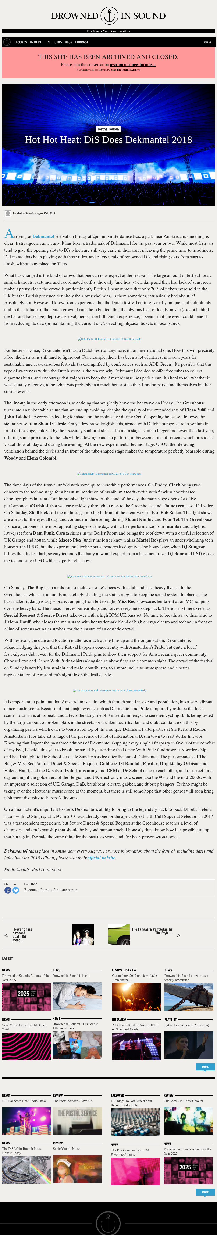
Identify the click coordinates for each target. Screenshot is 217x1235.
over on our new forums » (133, 64)
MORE (205, 1067)
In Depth (36, 42)
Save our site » (108, 31)
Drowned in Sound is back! (71, 975)
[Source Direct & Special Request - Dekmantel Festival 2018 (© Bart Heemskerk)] (109, 576)
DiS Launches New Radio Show (24, 1101)
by (23, 213)
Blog (68, 42)
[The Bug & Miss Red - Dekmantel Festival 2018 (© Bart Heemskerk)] (109, 690)
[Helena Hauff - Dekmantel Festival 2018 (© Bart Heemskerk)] (109, 473)
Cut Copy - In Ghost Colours (183, 1101)
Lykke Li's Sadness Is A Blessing (186, 1025)
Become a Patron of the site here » (50, 889)
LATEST (7, 958)
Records (20, 42)
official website (101, 857)
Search (207, 42)
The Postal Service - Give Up (72, 1101)
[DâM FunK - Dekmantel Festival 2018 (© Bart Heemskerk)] (109, 338)
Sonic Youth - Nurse (66, 1148)
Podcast (81, 42)
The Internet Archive (128, 69)
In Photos (54, 42)
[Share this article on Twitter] (15, 890)
